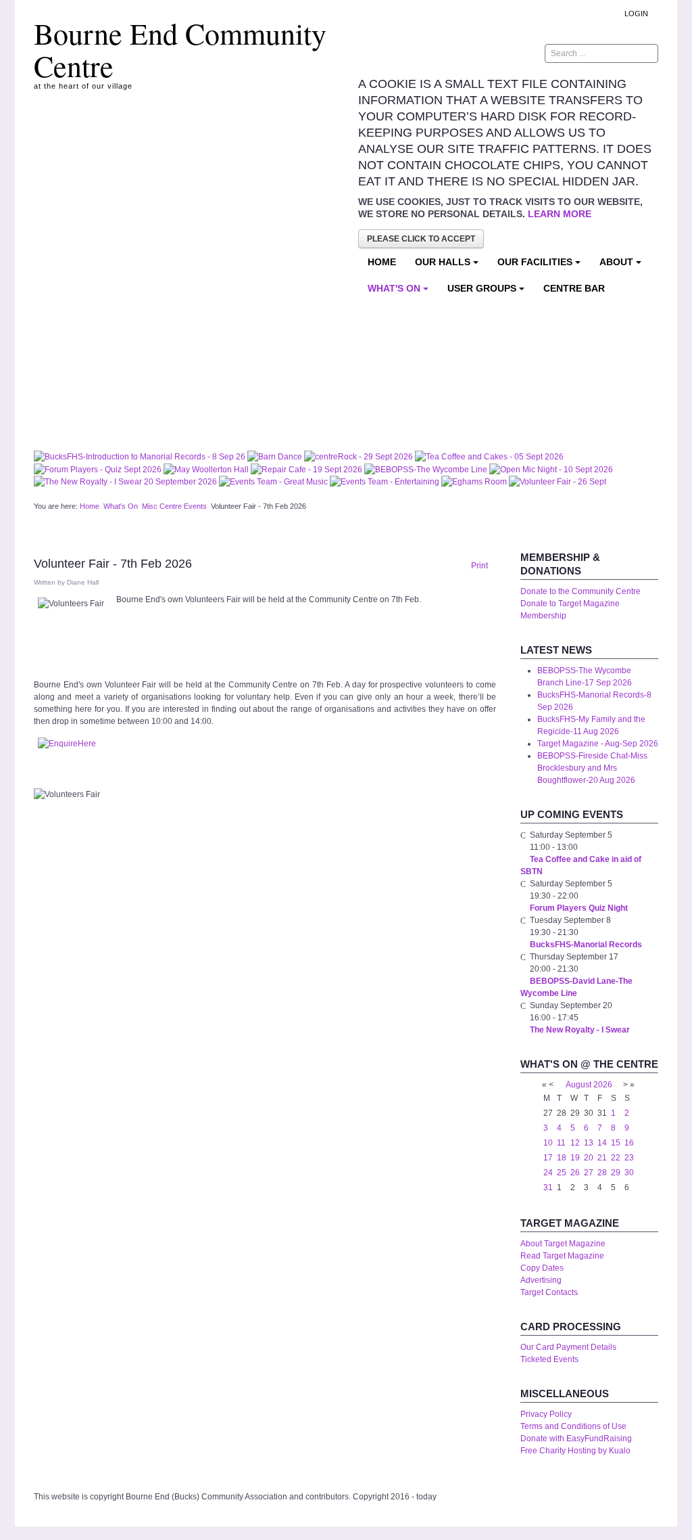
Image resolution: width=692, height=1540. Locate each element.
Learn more (559, 213)
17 (548, 1157)
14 (602, 1143)
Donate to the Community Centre (580, 591)
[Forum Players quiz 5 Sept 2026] (99, 469)
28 (602, 1172)
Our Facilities (534, 261)
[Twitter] (509, 53)
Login (636, 13)
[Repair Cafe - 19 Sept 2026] (307, 469)
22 (615, 1157)
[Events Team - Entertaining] (385, 481)
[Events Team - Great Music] (274, 481)
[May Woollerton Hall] (207, 469)
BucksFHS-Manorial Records (586, 944)
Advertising (541, 1280)
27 (588, 1172)
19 (575, 1157)
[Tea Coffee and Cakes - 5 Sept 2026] (489, 456)
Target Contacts (549, 1292)
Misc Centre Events (174, 506)
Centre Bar (574, 288)
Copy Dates (542, 1268)
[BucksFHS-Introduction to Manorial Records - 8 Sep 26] (140, 456)
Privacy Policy (546, 1414)
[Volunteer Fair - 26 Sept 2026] (557, 481)
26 (575, 1172)
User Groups (481, 288)
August (578, 1084)
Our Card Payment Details (568, 1347)
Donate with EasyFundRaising (576, 1438)
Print (478, 565)
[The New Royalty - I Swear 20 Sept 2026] (126, 481)
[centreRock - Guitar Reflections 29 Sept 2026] (359, 456)
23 (629, 1157)
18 (561, 1157)
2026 (602, 1084)
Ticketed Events (549, 1359)
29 (615, 1172)
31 (548, 1187)
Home (382, 261)
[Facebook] (491, 53)
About (616, 261)
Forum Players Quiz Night (579, 908)
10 (548, 1143)
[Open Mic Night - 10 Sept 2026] (551, 469)
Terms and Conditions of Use (573, 1426)
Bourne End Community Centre (180, 49)
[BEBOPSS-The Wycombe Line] (426, 469)
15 (615, 1143)
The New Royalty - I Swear (580, 1030)
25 (561, 1172)
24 (548, 1172)
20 (588, 1157)
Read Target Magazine (562, 1256)
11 (561, 1143)
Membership (543, 615)
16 (629, 1143)
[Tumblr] (473, 53)
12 (575, 1143)
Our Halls (442, 261)
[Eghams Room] (475, 481)
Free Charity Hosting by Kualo (575, 1450)
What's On (394, 288)
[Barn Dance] (275, 456)
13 (588, 1143)
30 (629, 1172)
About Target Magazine (563, 1243)
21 (602, 1157)
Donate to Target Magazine (570, 603)
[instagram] (454, 53)
